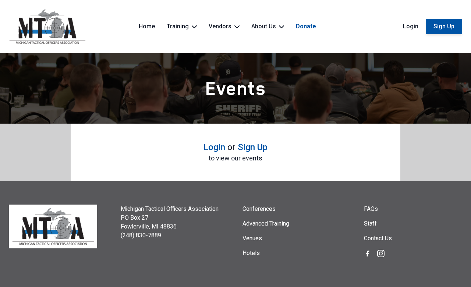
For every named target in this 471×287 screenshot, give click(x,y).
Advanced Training (265, 223)
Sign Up (443, 26)
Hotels (251, 252)
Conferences (259, 208)
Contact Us (378, 238)
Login (410, 26)
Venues (252, 238)
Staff (370, 223)
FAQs (371, 208)
